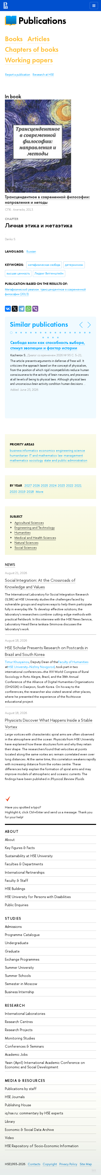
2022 (69, 485)
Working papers (29, 60)
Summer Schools (18, 975)
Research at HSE (43, 75)
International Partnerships (24, 872)
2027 (28, 485)
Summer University (19, 967)
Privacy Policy (68, 1164)
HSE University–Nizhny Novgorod (31, 666)
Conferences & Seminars (24, 1046)
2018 (30, 491)
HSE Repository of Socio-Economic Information (41, 1145)
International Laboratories (25, 1013)
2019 (21, 491)
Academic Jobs (16, 1054)
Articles (38, 38)
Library (10, 1121)
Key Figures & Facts (20, 847)
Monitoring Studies (20, 1038)
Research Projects (18, 1029)
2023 (61, 485)
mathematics (19, 460)
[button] (11, 332)
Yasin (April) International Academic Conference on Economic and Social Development (45, 1064)
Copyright (50, 1164)
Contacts (34, 1164)
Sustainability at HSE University (29, 855)
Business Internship (19, 991)
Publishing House (18, 1105)
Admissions (13, 926)
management (73, 455)
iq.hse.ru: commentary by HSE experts (34, 1113)
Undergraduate (16, 942)
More (39, 491)
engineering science (70, 450)
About (12, 831)
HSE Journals (15, 1096)
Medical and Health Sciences (35, 537)
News (10, 564)
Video (9, 1137)
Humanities (22, 532)
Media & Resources (25, 1080)
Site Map (86, 1164)
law (60, 455)
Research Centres (19, 1021)
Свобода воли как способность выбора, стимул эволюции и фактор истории (47, 345)
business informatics (24, 450)
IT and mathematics (43, 455)
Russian (31, 252)
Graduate (12, 951)
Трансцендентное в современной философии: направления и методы (47, 199)
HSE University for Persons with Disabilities (38, 896)
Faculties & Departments (24, 864)
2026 (36, 485)
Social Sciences (25, 547)
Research (15, 1005)
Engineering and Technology (34, 527)
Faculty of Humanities (73, 662)
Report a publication (17, 75)
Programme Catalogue (22, 934)
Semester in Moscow (21, 983)
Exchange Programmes (22, 959)
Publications (42, 20)
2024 (53, 485)
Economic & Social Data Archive (29, 1129)
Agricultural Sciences (29, 522)
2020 (13, 491)
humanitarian (19, 455)
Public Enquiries (16, 905)
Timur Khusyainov (17, 662)
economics (47, 450)
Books (14, 38)
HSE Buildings (15, 888)
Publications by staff (21, 1088)
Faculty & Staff (16, 880)
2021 (78, 485)
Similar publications (39, 324)
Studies (13, 918)
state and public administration (65, 460)
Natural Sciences (26, 542)
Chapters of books (31, 49)
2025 (44, 485)
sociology (36, 460)
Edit (94, 1170)
